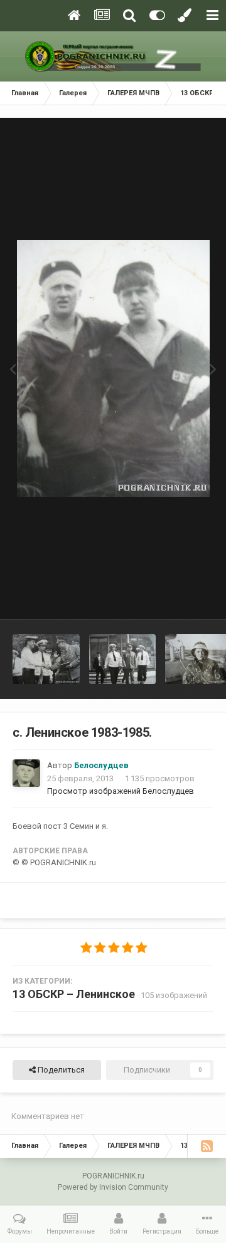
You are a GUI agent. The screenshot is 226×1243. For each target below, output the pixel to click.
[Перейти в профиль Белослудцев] (26, 773)
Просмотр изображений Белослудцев (120, 791)
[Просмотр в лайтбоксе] (113, 368)
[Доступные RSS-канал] (206, 1146)
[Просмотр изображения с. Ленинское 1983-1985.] (46, 659)
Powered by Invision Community (113, 1187)
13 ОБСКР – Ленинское (74, 994)
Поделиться (60, 1069)
